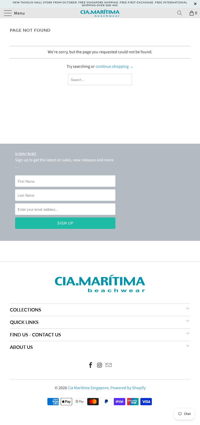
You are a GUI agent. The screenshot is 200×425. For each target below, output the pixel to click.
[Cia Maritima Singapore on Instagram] (100, 366)
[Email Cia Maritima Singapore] (109, 366)
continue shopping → (115, 66)
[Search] (181, 13)
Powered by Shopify (128, 388)
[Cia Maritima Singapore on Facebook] (91, 366)
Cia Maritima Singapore (88, 388)
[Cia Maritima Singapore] (100, 13)
